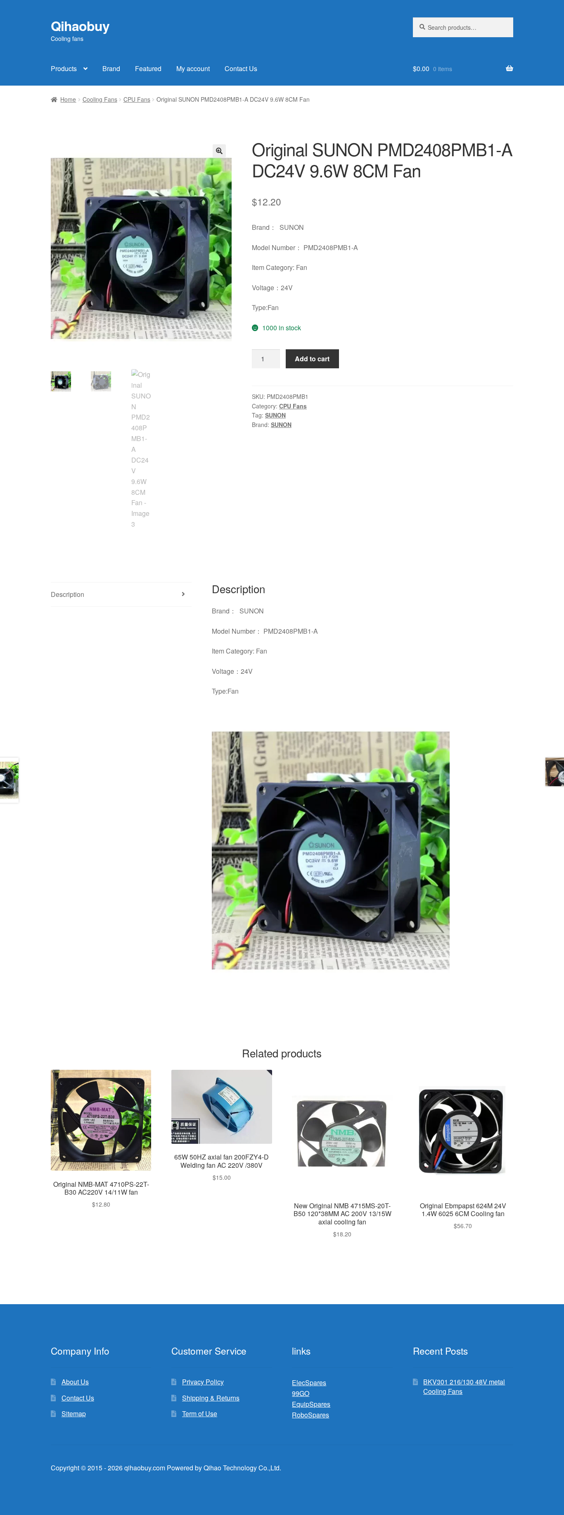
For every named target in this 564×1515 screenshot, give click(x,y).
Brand (111, 68)
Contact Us (241, 68)
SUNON (275, 415)
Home (68, 99)
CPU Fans (136, 99)
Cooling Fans (100, 99)
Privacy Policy (203, 1381)
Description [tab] (67, 594)
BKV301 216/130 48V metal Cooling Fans (464, 1386)
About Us (75, 1381)
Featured (148, 68)
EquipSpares (311, 1404)
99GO (300, 1393)
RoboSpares (310, 1415)
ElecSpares (309, 1382)
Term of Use (199, 1413)
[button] (219, 150)
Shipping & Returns (210, 1398)
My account (193, 68)
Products (64, 68)
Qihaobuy (80, 25)
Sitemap (74, 1413)
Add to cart (312, 358)
